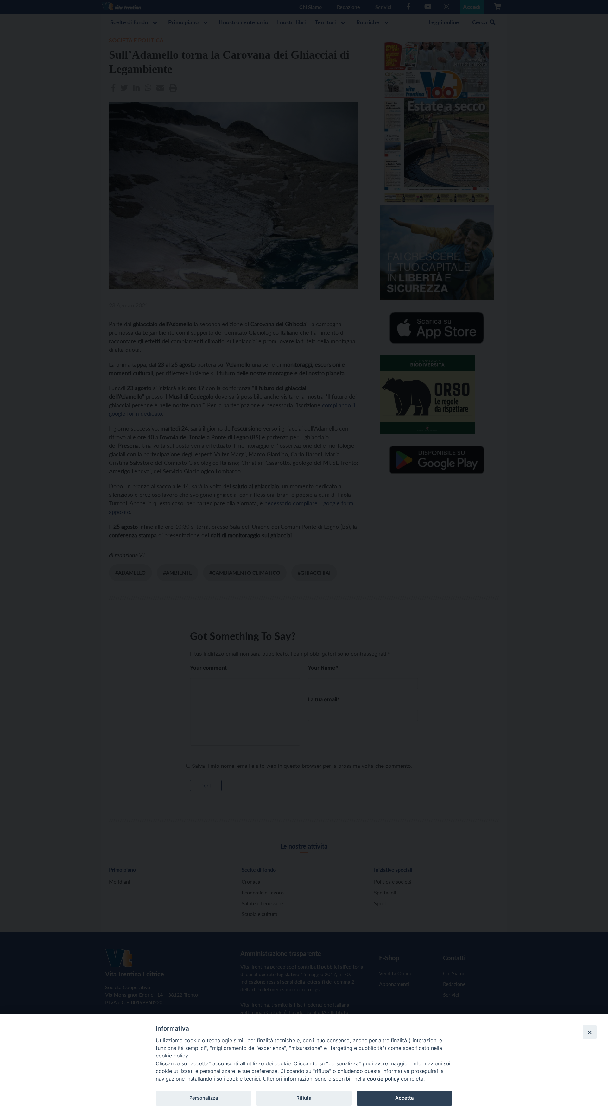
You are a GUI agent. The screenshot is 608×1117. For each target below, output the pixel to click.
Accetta (404, 1098)
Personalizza (203, 1098)
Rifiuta (303, 1098)
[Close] (590, 1032)
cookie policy (383, 1079)
